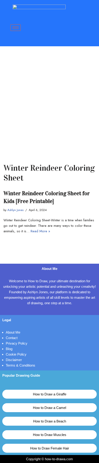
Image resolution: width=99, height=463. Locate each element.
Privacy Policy (16, 343)
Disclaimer (14, 360)
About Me (13, 332)
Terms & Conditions (20, 365)
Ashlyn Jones (15, 210)
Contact (11, 338)
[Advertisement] (49, 98)
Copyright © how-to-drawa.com (49, 459)
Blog (9, 349)
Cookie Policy (16, 354)
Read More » (40, 231)
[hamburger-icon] (15, 27)
